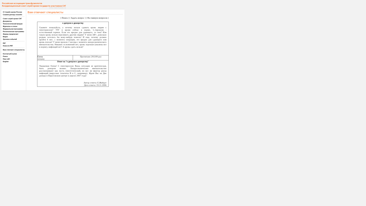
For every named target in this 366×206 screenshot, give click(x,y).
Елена (40, 57)
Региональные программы (13, 31)
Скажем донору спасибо (12, 14)
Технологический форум (12, 24)
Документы (7, 21)
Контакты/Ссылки (10, 54)
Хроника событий (10, 39)
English (6, 61)
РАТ (4, 43)
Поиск (5, 56)
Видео (5, 36)
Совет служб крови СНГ (12, 18)
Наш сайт (6, 59)
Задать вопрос (77, 18)
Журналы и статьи (10, 26)
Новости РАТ (8, 46)
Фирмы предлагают (10, 34)
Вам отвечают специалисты (14, 50)
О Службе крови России (12, 12)
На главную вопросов (97, 18)
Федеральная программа (13, 29)
